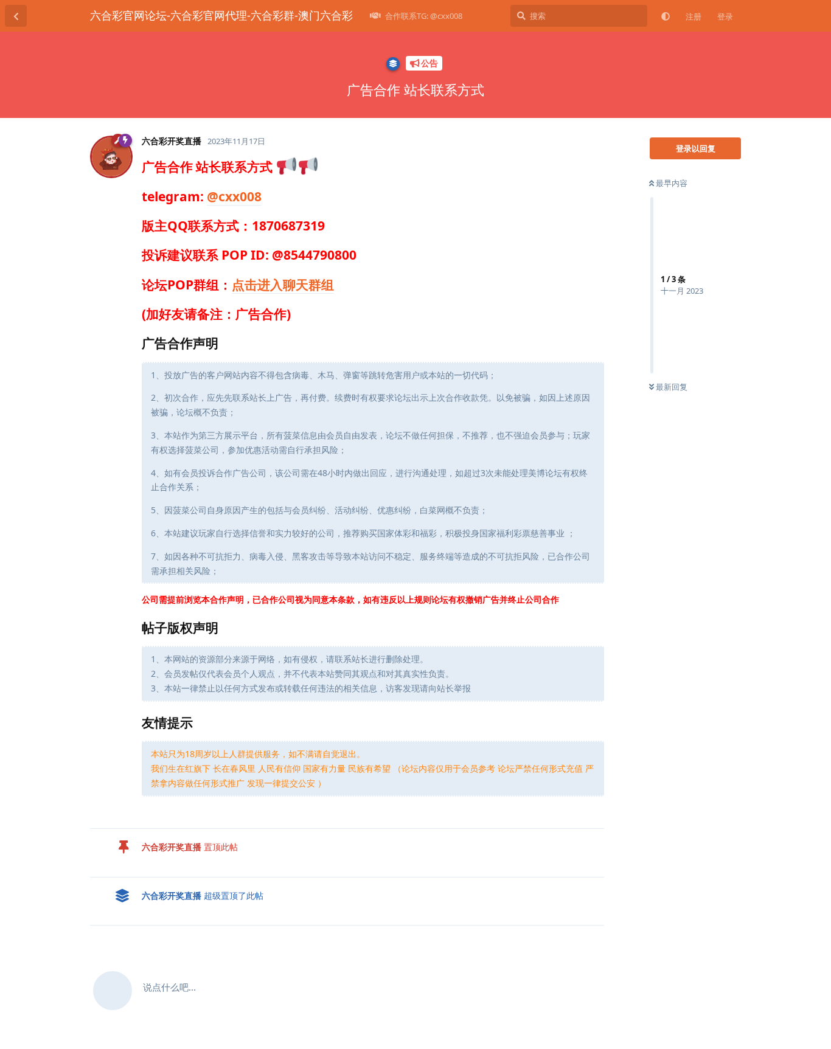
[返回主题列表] (16, 16)
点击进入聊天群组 (283, 284)
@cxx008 (234, 196)
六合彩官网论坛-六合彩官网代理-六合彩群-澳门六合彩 (221, 15)
